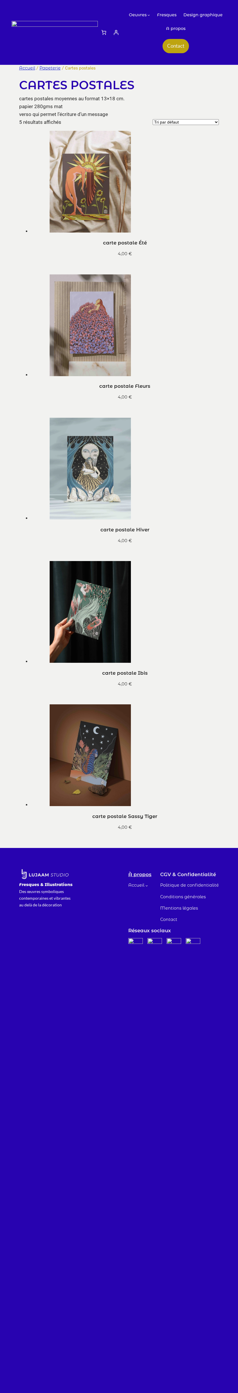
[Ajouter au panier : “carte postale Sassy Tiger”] (35, 840)
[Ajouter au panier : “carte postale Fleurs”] (35, 410)
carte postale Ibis (125, 673)
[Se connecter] (116, 32)
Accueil (27, 68)
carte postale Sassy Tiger (124, 816)
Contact (175, 46)
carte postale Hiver (124, 530)
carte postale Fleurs (124, 386)
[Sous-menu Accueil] (146, 885)
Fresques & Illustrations (46, 884)
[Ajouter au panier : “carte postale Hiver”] (35, 553)
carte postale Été (125, 243)
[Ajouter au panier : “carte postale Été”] (35, 266)
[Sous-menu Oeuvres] (148, 15)
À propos (140, 874)
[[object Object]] (104, 32)
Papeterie (50, 68)
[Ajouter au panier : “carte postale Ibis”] (35, 697)
